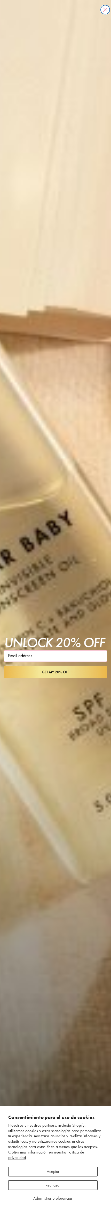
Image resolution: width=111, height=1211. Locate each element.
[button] (55, 672)
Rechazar (53, 1185)
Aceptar (53, 1171)
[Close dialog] (105, 9)
